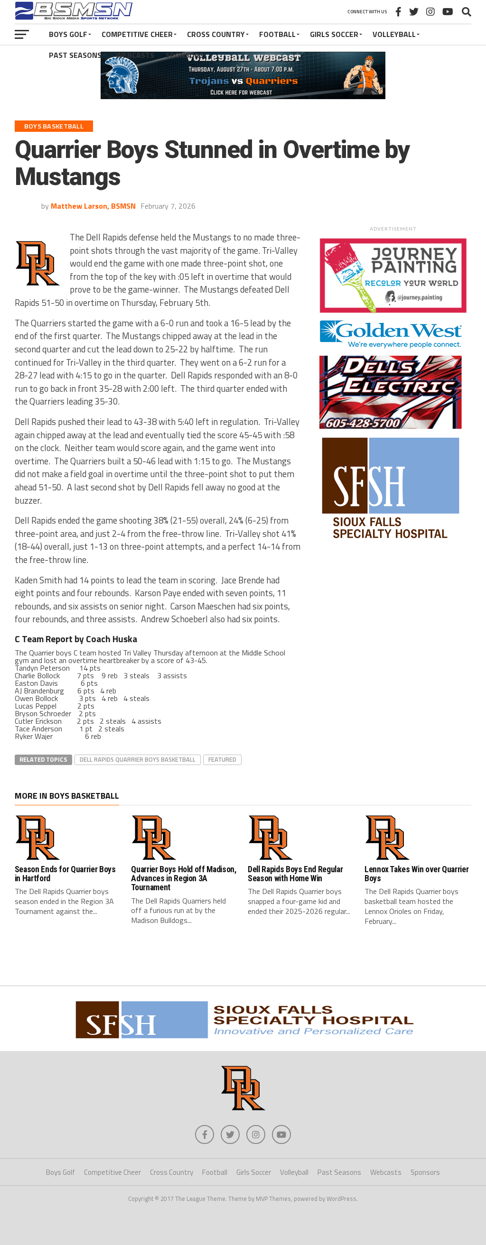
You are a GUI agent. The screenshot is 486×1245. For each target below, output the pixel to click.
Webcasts (135, 55)
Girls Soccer (334, 34)
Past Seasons (75, 55)
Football (277, 34)
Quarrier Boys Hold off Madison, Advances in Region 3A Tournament (183, 879)
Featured (222, 759)
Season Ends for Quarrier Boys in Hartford (65, 874)
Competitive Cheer (137, 34)
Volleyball (394, 34)
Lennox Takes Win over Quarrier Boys (416, 874)
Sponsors (185, 55)
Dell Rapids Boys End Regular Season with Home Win (295, 874)
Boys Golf (68, 34)
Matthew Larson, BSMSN (93, 206)
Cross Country (216, 34)
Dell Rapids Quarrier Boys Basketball (138, 759)
